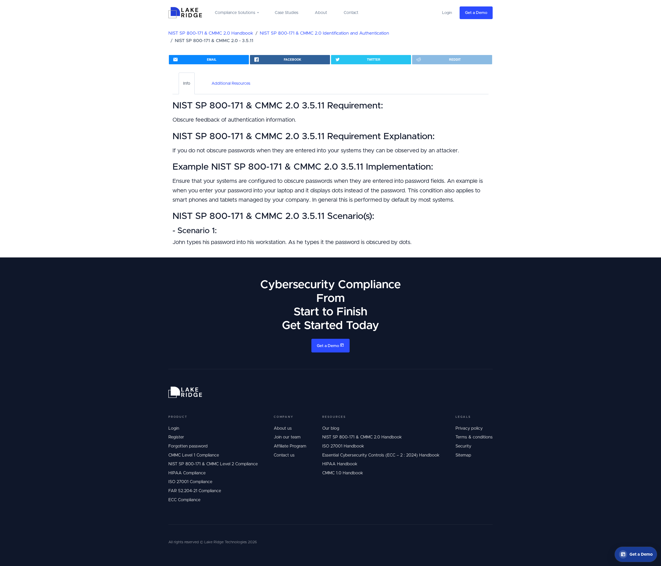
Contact (351, 13)
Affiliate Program (290, 446)
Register (176, 437)
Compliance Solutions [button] (235, 13)
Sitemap (463, 455)
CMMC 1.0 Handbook (342, 473)
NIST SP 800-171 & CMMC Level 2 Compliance (213, 464)
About (321, 13)
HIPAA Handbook (339, 464)
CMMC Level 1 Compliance (193, 455)
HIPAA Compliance (187, 473)
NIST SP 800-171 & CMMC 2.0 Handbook (210, 33)
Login (173, 428)
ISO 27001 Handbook (343, 446)
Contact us (284, 455)
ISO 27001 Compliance (190, 482)
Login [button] (447, 13)
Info (186, 83)
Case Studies (286, 13)
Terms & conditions (474, 437)
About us (283, 428)
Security (463, 446)
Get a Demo (476, 13)
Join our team (287, 437)
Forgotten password (188, 446)
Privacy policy (469, 428)
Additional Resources (230, 83)
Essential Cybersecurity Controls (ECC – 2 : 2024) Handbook (380, 455)
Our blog (330, 428)
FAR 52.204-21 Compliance (194, 491)
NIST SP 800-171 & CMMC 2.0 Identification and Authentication (324, 33)
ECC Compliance (184, 500)
